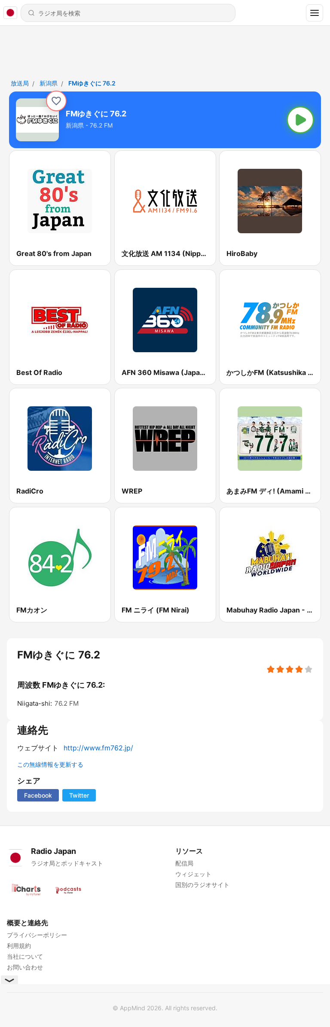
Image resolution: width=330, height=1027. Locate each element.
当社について (25, 956)
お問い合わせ (25, 967)
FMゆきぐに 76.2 (92, 83)
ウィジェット (193, 874)
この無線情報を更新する (50, 764)
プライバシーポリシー (37, 935)
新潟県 (49, 83)
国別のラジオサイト (202, 884)
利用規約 (19, 945)
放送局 (20, 83)
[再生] (300, 120)
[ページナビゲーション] (314, 12)
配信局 (184, 863)
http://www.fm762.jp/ (98, 748)
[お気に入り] (56, 101)
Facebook (38, 795)
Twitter (79, 795)
